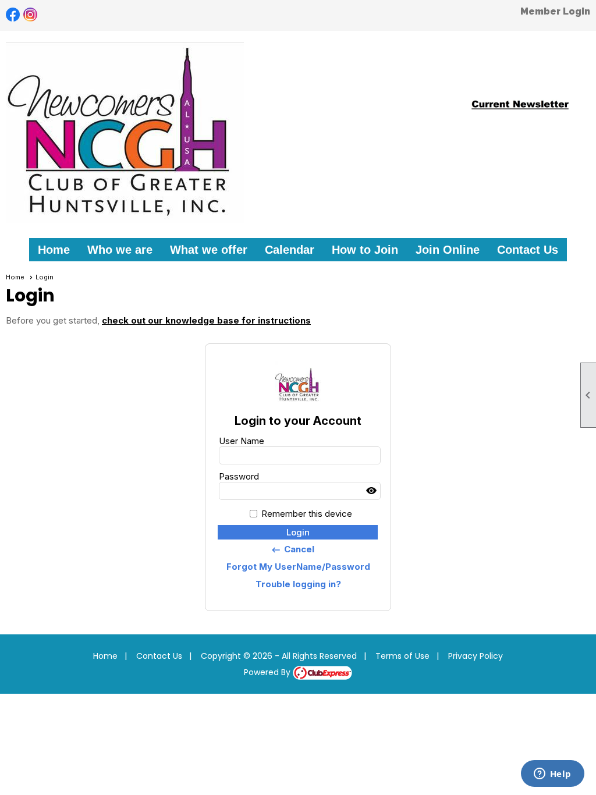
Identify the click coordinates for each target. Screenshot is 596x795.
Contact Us (527, 249)
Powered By (268, 672)
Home (54, 249)
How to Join (365, 249)
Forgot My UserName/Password (298, 566)
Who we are (119, 249)
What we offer (208, 249)
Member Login (555, 11)
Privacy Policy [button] (475, 656)
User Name (241, 440)
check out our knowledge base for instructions (206, 320)
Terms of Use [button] (402, 656)
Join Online (448, 249)
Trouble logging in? (298, 584)
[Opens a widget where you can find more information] (552, 774)
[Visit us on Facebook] (13, 15)
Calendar (289, 249)
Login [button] (298, 532)
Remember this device (306, 513)
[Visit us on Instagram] (30, 15)
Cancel (292, 549)
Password (239, 476)
